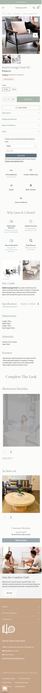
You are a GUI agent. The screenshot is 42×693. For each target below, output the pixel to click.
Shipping (5, 75)
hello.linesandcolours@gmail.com (13, 664)
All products (17, 13)
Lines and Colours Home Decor (18, 678)
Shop (9, 13)
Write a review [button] (20, 544)
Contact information (21, 688)
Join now (9, 598)
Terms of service (24, 684)
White (7, 89)
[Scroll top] (38, 690)
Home (4, 13)
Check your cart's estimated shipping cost (19, 140)
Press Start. (33, 678)
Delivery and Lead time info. (20, 161)
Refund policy (6, 692)
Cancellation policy (8, 684)
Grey (14, 89)
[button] (3, 7)
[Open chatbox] (5, 688)
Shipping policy (20, 692)
